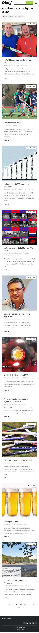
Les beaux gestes (13, 253)
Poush (23, 627)
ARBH (5, 189)
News (9, 65)
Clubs (5, 125)
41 (25, 605)
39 (16, 605)
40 (21, 605)
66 (19, 607)
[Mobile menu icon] (36, 3)
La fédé (6, 65)
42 (29, 605)
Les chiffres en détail (12, 123)
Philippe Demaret (6, 618)
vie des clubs (15, 65)
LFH (16, 189)
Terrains (9, 585)
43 (33, 605)
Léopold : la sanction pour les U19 (18, 460)
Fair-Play (6, 253)
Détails (5, 79)
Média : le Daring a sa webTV (16, 375)
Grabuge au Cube (11, 522)
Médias (6, 378)
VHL (22, 189)
